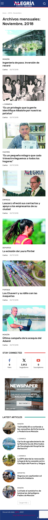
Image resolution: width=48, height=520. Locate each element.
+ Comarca (7, 104)
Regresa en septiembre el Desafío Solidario (29, 477)
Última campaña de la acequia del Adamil (22, 340)
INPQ (17, 512)
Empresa (6, 200)
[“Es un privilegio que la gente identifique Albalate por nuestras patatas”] (24, 88)
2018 (10, 13)
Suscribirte (38, 359)
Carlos (5, 70)
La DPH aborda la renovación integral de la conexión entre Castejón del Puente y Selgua (31, 461)
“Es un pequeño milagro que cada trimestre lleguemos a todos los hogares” (22, 158)
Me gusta (9, 359)
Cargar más (23, 503)
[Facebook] (37, 517)
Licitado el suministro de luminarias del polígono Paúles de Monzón (29, 493)
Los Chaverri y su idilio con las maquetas (20, 295)
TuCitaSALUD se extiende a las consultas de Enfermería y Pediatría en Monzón (30, 429)
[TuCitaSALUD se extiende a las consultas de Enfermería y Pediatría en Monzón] (9, 427)
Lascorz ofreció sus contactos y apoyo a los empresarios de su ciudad (21, 206)
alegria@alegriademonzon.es (24, 515)
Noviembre (17, 13)
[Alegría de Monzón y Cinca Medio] (24, 4)
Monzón (6, 59)
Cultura (6, 152)
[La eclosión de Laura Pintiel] (24, 231)
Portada (6, 290)
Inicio (4, 13)
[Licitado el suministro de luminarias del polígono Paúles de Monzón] (9, 491)
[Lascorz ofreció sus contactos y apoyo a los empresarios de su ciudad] (24, 183)
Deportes (7, 248)
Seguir (24, 359)
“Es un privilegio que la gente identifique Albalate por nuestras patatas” (22, 110)
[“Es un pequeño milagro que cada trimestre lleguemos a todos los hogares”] (24, 136)
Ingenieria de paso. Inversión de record (21, 64)
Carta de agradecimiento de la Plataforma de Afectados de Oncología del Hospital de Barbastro (30, 445)
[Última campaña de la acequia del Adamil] (24, 318)
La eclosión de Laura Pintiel (18, 251)
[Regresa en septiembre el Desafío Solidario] (9, 475)
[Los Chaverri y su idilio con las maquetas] (24, 273)
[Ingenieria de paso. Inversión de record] (24, 43)
